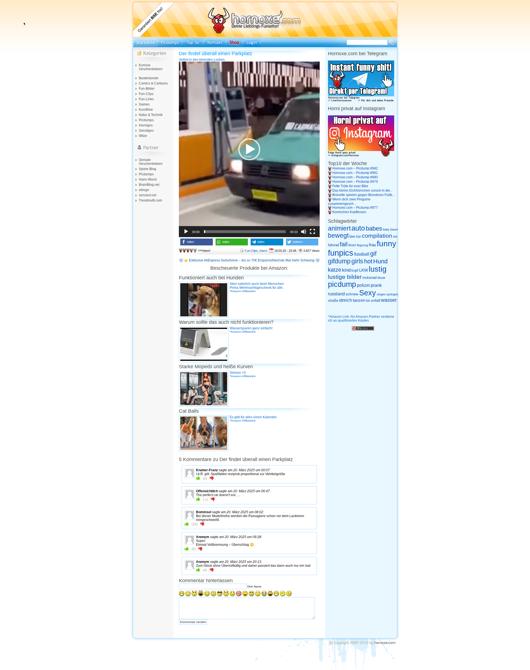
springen (392, 294)
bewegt (338, 235)
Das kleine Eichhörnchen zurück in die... (362, 190)
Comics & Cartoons (153, 83)
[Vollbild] (312, 231)
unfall (375, 300)
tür (368, 300)
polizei (363, 285)
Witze (143, 136)
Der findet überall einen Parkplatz (215, 53)
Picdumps (146, 120)
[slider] (245, 231)
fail (344, 244)
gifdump (339, 261)
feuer (352, 245)
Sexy (367, 293)
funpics (340, 252)
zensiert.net (147, 195)
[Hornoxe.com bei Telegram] (361, 101)
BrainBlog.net (149, 185)
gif (373, 253)
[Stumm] (303, 231)
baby (386, 229)
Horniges (146, 125)
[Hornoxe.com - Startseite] (265, 36)
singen (381, 294)
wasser (389, 300)
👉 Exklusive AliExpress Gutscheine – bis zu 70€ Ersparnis (228, 260)
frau (372, 244)
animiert (339, 228)
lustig (377, 269)
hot (368, 261)
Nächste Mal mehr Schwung (293, 260)
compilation (377, 235)
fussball (361, 253)
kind (346, 270)
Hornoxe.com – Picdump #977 (355, 208)
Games (144, 104)
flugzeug (362, 245)
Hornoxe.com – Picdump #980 (355, 177)
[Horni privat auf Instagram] (361, 156)
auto (358, 228)
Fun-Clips (146, 94)
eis (395, 237)
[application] (249, 149)
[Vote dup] (198, 478)
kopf (354, 270)
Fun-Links (146, 99)
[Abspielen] (186, 231)
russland (336, 294)
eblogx (144, 190)
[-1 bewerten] (212, 478)
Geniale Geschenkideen (151, 162)
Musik (381, 277)
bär (358, 236)
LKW (363, 270)
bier (352, 236)
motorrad (369, 278)
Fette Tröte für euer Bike (350, 186)
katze (334, 270)
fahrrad (333, 245)
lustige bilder (345, 277)
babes (374, 228)
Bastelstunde (148, 78)
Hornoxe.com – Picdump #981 (355, 173)
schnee (352, 294)
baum (394, 229)
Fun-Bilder (147, 89)
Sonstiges (146, 131)
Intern (263, 250)
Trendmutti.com (150, 200)
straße (333, 300)
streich (345, 300)
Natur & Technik (151, 115)
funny (386, 243)
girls (357, 261)
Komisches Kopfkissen (349, 212)
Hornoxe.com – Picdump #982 (355, 168)
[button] (249, 149)
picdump (342, 284)
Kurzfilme (146, 110)
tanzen (359, 300)
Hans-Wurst (148, 179)
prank (376, 285)
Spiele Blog (147, 169)
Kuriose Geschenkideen (151, 67)
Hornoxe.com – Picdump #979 (355, 182)
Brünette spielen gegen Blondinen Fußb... (363, 195)
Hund (380, 261)
